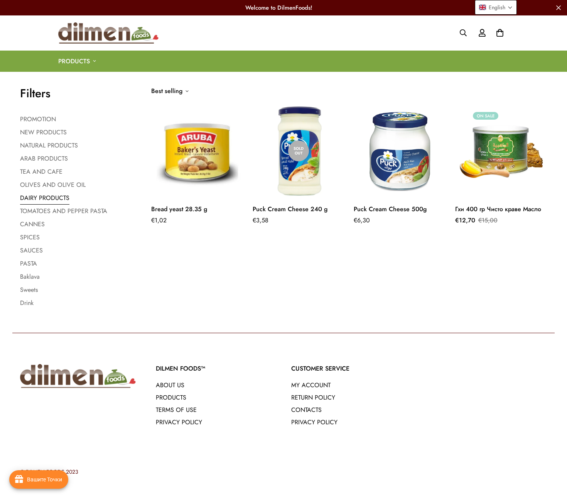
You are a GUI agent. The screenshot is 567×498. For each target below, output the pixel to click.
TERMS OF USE (176, 409)
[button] (498, 33)
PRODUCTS (74, 61)
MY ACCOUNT (311, 385)
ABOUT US (170, 385)
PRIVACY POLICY (179, 422)
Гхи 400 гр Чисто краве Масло (498, 209)
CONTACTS (306, 409)
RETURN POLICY (313, 397)
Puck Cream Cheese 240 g (290, 209)
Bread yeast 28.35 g (179, 209)
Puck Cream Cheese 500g (390, 209)
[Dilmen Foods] (108, 33)
